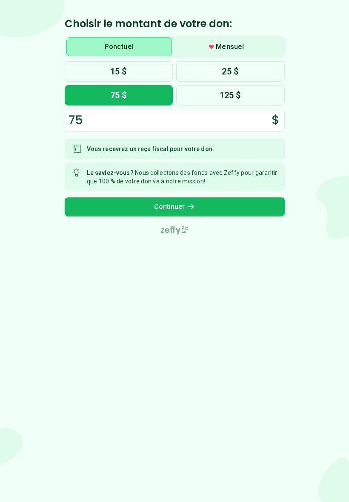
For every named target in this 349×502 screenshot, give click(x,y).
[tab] (119, 46)
